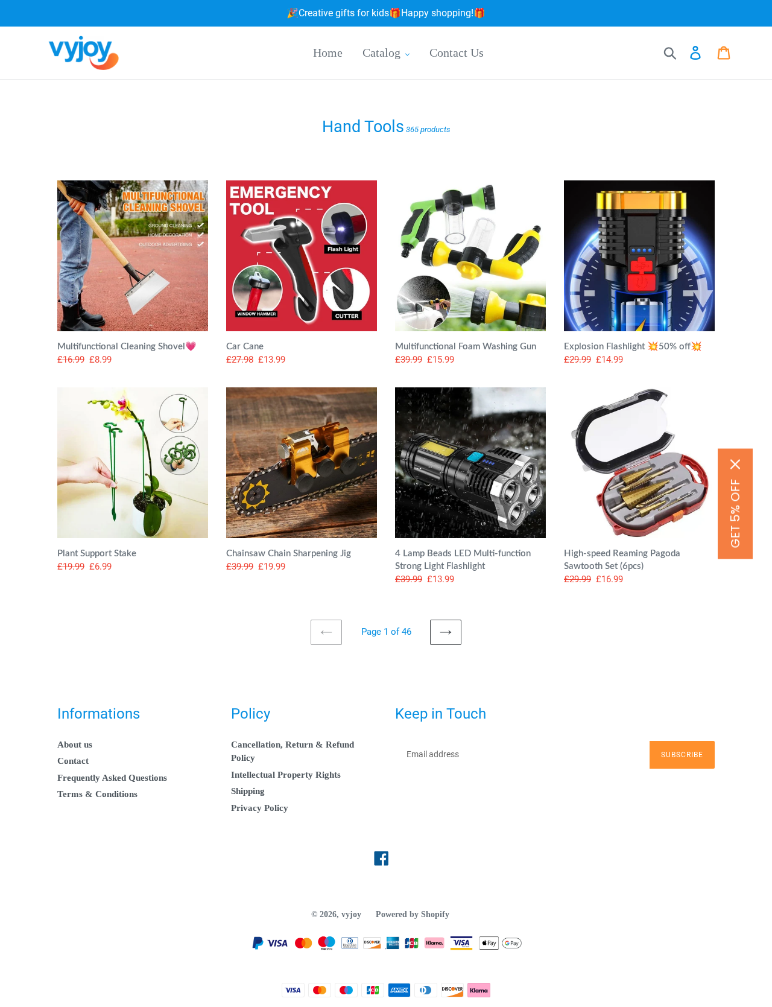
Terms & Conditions (97, 794)
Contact (73, 761)
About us (74, 744)
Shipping (248, 791)
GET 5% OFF (735, 513)
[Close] (735, 464)
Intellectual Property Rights (286, 775)
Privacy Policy (259, 808)
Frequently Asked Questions (112, 778)
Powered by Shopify (412, 914)
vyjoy (351, 914)
